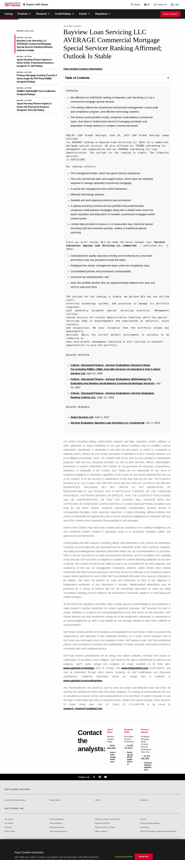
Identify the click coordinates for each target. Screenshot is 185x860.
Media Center (55, 800)
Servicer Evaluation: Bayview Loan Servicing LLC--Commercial (107, 422)
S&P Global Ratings (17, 789)
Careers (143, 819)
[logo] (12, 5)
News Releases (56, 823)
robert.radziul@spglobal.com (148, 766)
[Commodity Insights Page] (94, 777)
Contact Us (162, 4)
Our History (9, 823)
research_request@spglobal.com (82, 708)
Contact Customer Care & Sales (107, 819)
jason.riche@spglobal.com (113, 757)
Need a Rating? (170, 14)
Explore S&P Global (37, 4)
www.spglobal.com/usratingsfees (82, 680)
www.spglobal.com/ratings (78, 668)
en (148, 4)
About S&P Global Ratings (15, 800)
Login (176, 4)
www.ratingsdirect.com (134, 668)
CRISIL (97, 800)
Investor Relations (57, 819)
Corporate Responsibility (149, 823)
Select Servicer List (82, 417)
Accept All (143, 842)
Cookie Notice (43, 848)
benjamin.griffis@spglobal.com (130, 758)
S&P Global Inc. (15, 808)
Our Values (9, 819)
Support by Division (102, 823)
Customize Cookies (124, 842)
